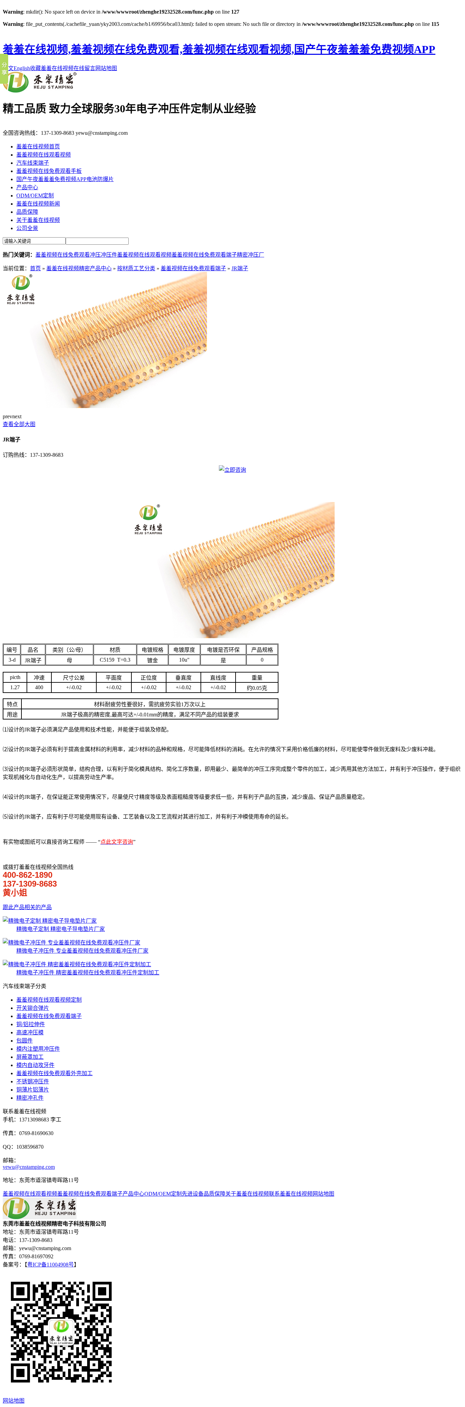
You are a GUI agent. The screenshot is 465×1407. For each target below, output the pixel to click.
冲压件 (109, 255)
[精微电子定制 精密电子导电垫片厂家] (50, 921)
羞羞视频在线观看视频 (43, 155)
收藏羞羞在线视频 (52, 68)
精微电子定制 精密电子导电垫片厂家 (60, 929)
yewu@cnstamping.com (29, 1167)
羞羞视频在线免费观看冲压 (68, 255)
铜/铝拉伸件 (30, 1024)
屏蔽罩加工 (30, 1057)
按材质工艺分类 (136, 268)
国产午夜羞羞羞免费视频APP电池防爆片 (65, 179)
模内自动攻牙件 (35, 1065)
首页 (35, 268)
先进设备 (193, 1194)
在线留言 (84, 68)
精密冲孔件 (30, 1098)
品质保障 (27, 212)
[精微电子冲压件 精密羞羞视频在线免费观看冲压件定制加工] (77, 964)
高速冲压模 (30, 1032)
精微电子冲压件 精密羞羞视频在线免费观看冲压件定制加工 (87, 972)
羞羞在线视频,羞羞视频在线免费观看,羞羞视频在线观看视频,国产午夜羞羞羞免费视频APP (219, 49)
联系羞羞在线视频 (290, 1194)
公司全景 (27, 228)
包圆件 (24, 1041)
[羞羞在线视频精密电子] (40, 91)
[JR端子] (105, 406)
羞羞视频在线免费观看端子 (204, 255)
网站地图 (106, 68)
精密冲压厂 (250, 255)
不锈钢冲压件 (32, 1081)
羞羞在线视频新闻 (38, 204)
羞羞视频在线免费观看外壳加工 (54, 1073)
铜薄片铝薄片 (32, 1090)
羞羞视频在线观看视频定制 (49, 1000)
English (22, 68)
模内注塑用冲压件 (38, 1049)
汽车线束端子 (32, 163)
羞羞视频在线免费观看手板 (49, 171)
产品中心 (27, 187)
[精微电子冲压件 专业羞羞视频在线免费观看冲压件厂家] (71, 942)
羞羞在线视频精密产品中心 (79, 268)
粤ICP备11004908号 (50, 1264)
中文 (8, 68)
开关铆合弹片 (32, 1008)
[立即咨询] (232, 470)
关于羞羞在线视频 (38, 220)
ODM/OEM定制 (35, 195)
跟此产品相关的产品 (27, 907)
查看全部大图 (19, 424)
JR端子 (239, 268)
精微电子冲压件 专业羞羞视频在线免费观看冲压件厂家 (82, 951)
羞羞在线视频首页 (38, 146)
